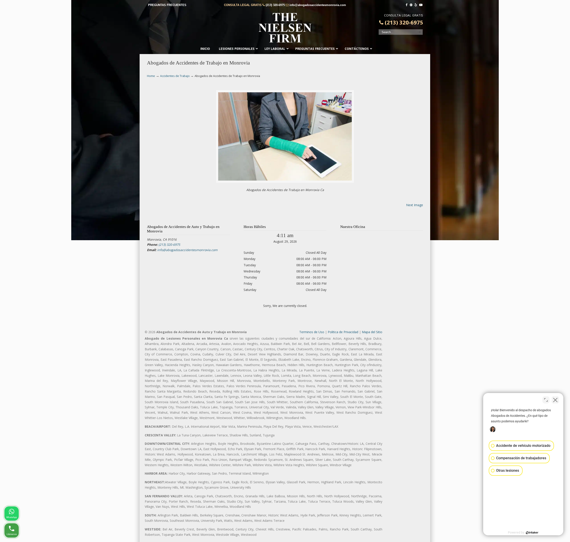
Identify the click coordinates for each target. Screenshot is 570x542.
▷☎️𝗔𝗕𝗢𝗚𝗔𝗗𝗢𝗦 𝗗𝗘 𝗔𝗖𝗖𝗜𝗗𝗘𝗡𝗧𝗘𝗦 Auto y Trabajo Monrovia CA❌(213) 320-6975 (285, 27)
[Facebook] (406, 5)
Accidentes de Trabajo (175, 76)
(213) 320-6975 (275, 5)
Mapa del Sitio (372, 332)
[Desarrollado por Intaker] (532, 532)
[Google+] (411, 5)
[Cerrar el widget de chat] (555, 399)
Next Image (414, 205)
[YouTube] (421, 5)
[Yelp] (416, 5)
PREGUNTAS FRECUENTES (167, 5)
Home (151, 76)
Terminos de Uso (311, 332)
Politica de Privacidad (343, 332)
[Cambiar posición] (546, 399)
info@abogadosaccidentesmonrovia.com (317, 5)
